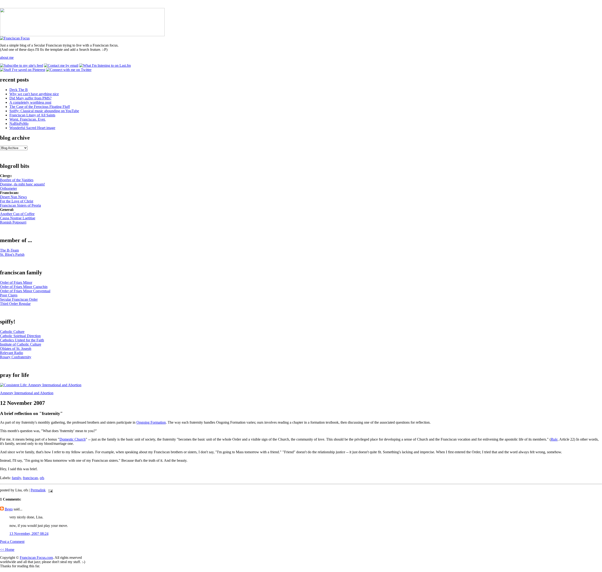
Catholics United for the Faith (22, 340)
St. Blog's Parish (12, 254)
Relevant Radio (11, 353)
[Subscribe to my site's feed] (21, 65)
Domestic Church (72, 439)
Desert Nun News (13, 197)
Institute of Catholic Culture (20, 344)
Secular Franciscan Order (19, 299)
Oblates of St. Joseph (15, 349)
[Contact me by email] (61, 65)
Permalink (38, 490)
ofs (42, 478)
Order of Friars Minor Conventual (25, 291)
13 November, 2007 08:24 (28, 534)
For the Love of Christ (16, 201)
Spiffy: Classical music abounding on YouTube (44, 111)
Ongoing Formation (151, 422)
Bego (9, 509)
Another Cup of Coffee (17, 214)
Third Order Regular (15, 304)
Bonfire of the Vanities (16, 180)
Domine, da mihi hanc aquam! (22, 184)
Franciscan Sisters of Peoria (20, 205)
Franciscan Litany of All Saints (32, 115)
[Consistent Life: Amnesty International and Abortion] (40, 385)
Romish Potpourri (13, 222)
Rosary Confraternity (15, 357)
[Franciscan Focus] (15, 38)
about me (7, 57)
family (16, 478)
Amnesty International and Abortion (26, 393)
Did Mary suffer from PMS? (30, 98)
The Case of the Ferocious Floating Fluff (39, 107)
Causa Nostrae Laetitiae (17, 218)
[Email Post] (50, 490)
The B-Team (9, 250)
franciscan (30, 478)
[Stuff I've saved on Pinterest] (22, 70)
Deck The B (18, 90)
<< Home (7, 550)
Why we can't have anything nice (34, 94)
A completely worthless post (30, 102)
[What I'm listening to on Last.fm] (105, 65)
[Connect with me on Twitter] (68, 70)
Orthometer (8, 188)
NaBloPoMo (18, 124)
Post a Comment (12, 542)
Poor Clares (8, 295)
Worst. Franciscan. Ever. (27, 119)
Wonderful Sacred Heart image (32, 128)
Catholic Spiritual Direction (20, 336)
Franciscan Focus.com (36, 558)
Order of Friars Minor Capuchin (24, 287)
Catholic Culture (12, 332)
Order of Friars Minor (16, 282)
